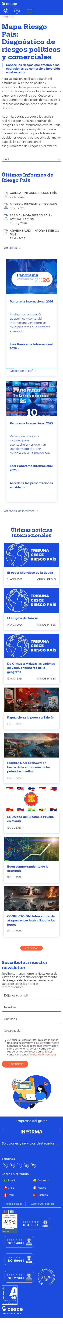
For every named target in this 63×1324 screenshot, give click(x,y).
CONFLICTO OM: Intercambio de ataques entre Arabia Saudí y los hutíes (31, 920)
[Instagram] (33, 1165)
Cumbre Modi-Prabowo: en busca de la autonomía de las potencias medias (28, 767)
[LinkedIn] (12, 1165)
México (42, 1187)
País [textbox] (6, 159)
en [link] (12, 1211)
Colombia (44, 1180)
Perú (11, 1194)
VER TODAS (31, 948)
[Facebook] (19, 1165)
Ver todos (10, 247)
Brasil (11, 1180)
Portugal (43, 1194)
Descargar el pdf (21, 370)
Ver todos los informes (19, 511)
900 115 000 (5, 11)
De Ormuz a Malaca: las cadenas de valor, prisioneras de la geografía (31, 668)
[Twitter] (5, 1165)
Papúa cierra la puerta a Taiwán (30, 717)
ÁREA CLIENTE (17, 11)
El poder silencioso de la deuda (30, 572)
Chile (11, 1187)
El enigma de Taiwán (22, 618)
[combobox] (31, 159)
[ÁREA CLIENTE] (29, 10)
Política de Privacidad (41, 1054)
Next (61, 1130)
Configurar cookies (42, 1203)
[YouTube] (26, 1165)
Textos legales (13, 1203)
